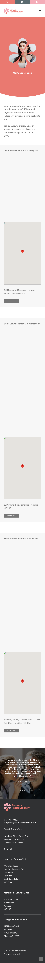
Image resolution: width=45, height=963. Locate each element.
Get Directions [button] (11, 301)
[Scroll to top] (41, 958)
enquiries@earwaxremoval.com (20, 822)
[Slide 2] (22, 790)
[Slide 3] (25, 790)
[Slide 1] (20, 790)
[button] (40, 11)
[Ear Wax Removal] (13, 11)
